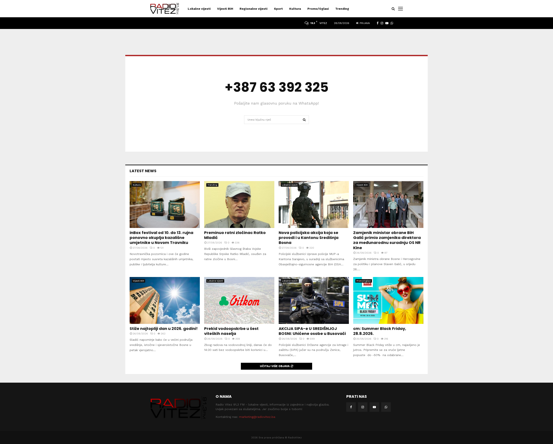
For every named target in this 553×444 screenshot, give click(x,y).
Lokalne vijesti (199, 8)
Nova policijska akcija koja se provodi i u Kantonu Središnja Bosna (308, 237)
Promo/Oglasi (318, 8)
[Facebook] (351, 407)
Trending (342, 8)
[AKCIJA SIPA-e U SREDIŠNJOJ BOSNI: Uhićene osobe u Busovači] (314, 300)
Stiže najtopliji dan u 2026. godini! (164, 328)
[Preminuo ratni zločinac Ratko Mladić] (239, 204)
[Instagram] (362, 407)
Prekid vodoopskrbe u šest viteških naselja (231, 331)
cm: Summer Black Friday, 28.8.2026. (379, 331)
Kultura (295, 8)
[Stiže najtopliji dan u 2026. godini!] (165, 300)
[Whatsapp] (386, 407)
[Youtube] (374, 407)
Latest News (143, 170)
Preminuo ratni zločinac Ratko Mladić (235, 235)
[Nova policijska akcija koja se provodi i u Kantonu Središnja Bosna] (314, 204)
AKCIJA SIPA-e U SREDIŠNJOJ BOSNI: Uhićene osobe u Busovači (312, 331)
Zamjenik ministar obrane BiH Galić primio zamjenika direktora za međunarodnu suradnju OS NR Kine (387, 240)
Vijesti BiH (225, 8)
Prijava (364, 23)
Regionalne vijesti (253, 8)
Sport (278, 8)
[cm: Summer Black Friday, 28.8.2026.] (388, 300)
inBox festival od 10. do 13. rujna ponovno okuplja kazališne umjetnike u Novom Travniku (161, 237)
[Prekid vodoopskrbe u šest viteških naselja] (239, 300)
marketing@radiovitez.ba (257, 417)
